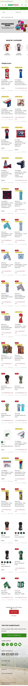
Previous (1, 8)
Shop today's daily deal (14, 8)
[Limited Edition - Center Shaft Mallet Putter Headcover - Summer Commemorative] (7, 195)
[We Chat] (19, 644)
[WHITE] (5, 442)
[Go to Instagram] (11, 644)
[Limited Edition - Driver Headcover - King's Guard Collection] (7, 73)
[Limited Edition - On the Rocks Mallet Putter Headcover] (21, 256)
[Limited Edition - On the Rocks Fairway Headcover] (21, 226)
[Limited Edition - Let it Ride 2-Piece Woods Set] (7, 349)
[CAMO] (15, 533)
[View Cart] (25, 5)
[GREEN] (2, 442)
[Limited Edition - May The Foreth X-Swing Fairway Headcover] (21, 464)
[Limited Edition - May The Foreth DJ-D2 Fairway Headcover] (21, 495)
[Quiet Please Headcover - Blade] (7, 584)
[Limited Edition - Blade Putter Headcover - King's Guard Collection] (7, 103)
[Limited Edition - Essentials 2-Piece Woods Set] (21, 349)
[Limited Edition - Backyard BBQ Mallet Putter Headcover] (7, 318)
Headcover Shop (9, 17)
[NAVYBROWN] (5, 533)
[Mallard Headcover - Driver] (7, 407)
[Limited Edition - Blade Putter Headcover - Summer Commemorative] (21, 164)
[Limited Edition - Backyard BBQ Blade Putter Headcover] (21, 287)
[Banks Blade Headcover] (7, 435)
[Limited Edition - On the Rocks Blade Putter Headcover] (7, 256)
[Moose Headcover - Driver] (21, 380)
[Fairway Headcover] (21, 526)
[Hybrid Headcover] (7, 555)
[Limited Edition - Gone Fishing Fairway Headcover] (21, 195)
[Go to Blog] (24, 644)
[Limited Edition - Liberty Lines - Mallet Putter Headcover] (7, 464)
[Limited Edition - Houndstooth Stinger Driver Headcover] (7, 133)
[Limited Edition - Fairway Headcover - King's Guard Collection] (21, 73)
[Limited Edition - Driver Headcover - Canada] (21, 318)
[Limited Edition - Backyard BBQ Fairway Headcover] (7, 287)
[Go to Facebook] (3, 644)
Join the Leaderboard (14, 635)
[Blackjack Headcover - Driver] (7, 380)
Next (26, 8)
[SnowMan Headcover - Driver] (21, 407)
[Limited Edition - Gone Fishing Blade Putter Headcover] (7, 226)
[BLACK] (21, 533)
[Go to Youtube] (15, 644)
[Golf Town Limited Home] (13, 5)
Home (3, 17)
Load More (14, 612)
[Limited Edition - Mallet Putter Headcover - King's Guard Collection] (21, 103)
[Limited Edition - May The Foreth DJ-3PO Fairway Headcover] (7, 495)
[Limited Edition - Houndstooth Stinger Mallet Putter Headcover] (21, 133)
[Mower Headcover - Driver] (21, 555)
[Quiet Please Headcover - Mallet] (21, 584)
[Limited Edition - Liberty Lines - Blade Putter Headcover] (21, 435)
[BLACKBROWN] (2, 533)
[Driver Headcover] (7, 526)
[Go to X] (7, 644)
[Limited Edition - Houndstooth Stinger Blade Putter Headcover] (7, 164)
